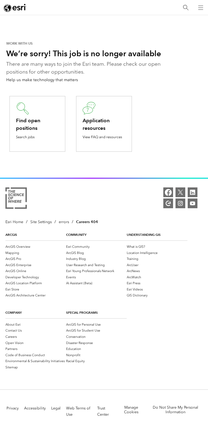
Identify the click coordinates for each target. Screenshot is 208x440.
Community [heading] (76, 235)
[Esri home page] (15, 8)
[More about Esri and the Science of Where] (16, 199)
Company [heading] (13, 312)
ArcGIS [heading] (11, 235)
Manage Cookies (131, 409)
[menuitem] (35, 246)
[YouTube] (192, 203)
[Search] (185, 7)
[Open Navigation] (200, 7)
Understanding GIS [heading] (144, 235)
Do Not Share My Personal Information (175, 409)
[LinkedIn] (192, 192)
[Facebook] (168, 192)
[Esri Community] (168, 203)
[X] (180, 192)
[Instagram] (180, 203)
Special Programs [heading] (82, 312)
